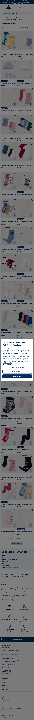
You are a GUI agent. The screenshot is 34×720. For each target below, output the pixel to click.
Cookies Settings (18, 367)
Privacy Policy (7, 364)
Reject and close (16, 372)
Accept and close (17, 376)
